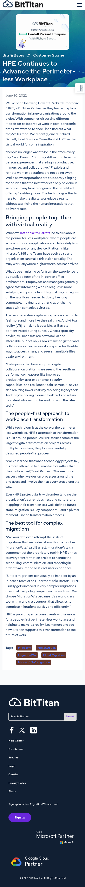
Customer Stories (49, 55)
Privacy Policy (17, 783)
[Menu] (80, 5)
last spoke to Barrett (35, 233)
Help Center (16, 740)
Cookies (13, 774)
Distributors (15, 749)
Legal (11, 766)
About (12, 791)
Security (13, 757)
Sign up (19, 817)
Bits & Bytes (13, 55)
